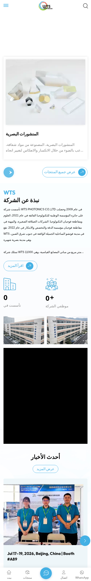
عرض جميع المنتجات (60, 177)
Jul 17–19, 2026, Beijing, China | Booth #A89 (40, 561)
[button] (11, 177)
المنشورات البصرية (22, 139)
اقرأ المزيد (16, 270)
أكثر (12, 73)
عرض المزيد (45, 474)
